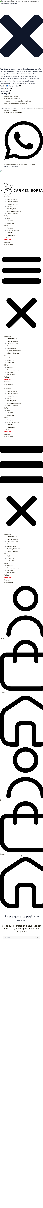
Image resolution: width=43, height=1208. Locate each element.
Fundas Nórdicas (12, 204)
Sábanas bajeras (12, 202)
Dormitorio (8, 197)
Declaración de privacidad (13, 113)
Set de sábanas (12, 199)
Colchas (9, 206)
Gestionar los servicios (12, 99)
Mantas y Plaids (12, 209)
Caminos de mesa (13, 230)
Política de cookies (10, 110)
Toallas (9, 218)
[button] (21, 36)
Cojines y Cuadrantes (14, 211)
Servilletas (10, 233)
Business (7, 242)
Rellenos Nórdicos (13, 213)
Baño (6, 216)
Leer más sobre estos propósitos (15, 103)
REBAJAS (7, 240)
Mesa (6, 225)
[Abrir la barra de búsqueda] (21, 695)
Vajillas (6, 237)
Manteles (10, 228)
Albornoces (10, 221)
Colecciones (8, 245)
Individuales (11, 235)
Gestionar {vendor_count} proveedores (17, 101)
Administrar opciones (11, 96)
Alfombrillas (10, 223)
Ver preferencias (38, 108)
